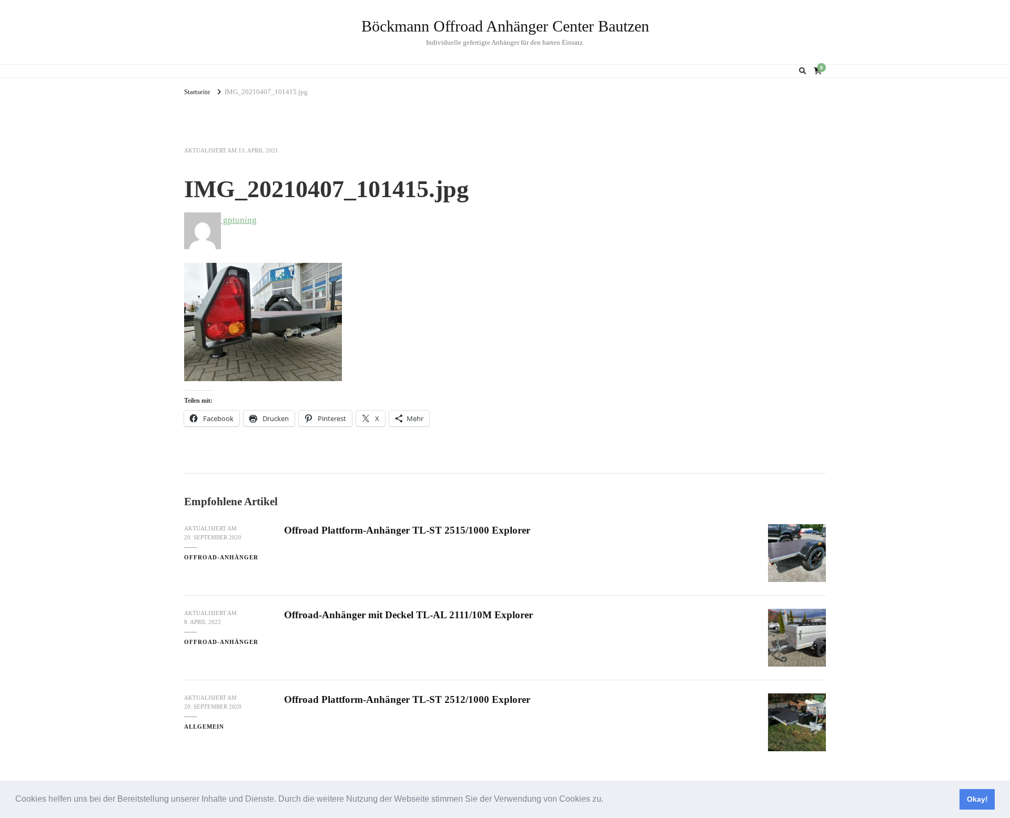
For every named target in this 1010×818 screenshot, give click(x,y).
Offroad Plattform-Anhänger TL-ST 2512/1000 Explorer (407, 699)
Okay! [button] (977, 799)
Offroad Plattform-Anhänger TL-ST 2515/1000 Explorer (407, 530)
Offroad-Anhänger (221, 557)
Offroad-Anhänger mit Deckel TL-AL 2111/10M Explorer (408, 614)
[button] (607, 800)
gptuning (239, 220)
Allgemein (204, 726)
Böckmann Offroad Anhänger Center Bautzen (505, 26)
